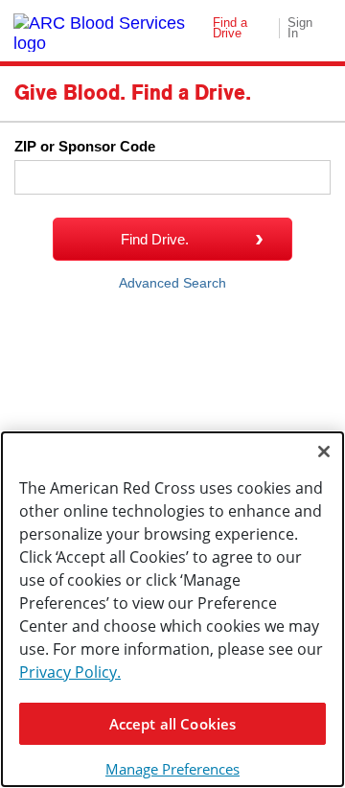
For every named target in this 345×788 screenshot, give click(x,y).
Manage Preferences (172, 768)
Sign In (300, 28)
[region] (172, 609)
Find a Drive (230, 28)
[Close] (324, 451)
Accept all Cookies (173, 723)
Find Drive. (155, 239)
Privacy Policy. (70, 672)
